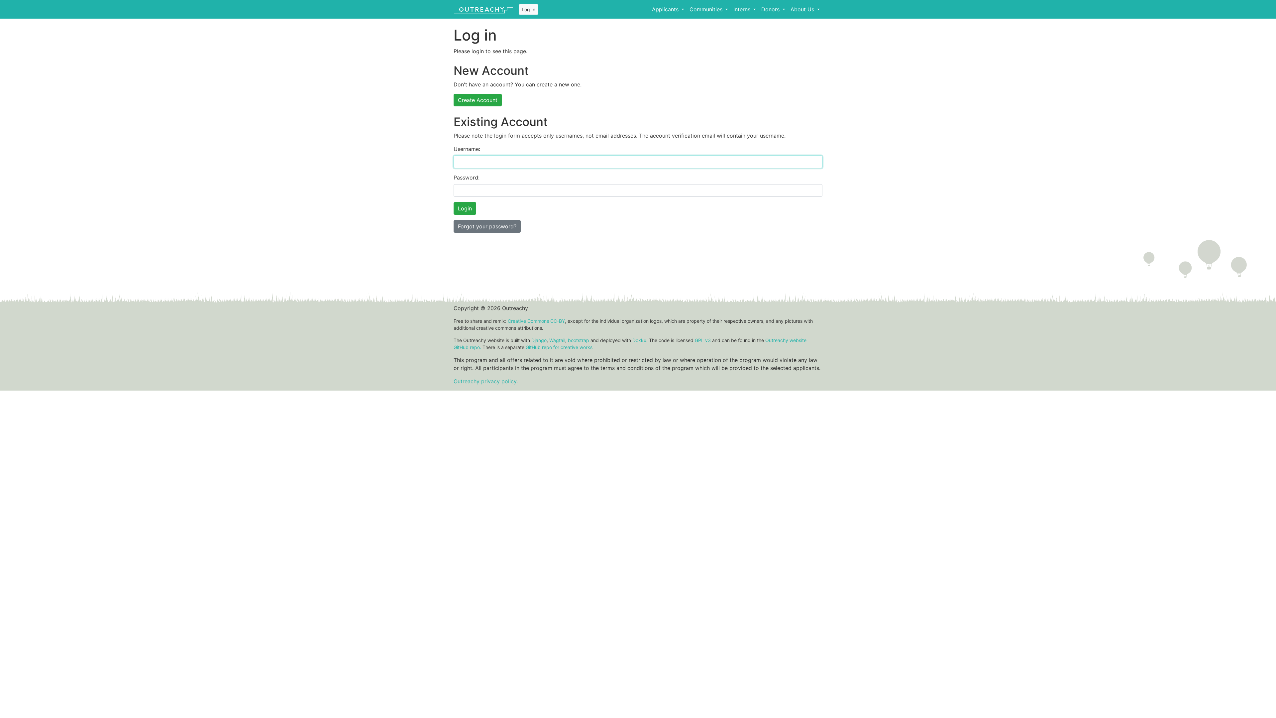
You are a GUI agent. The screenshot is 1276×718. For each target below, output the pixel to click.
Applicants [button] (666, 9)
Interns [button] (742, 9)
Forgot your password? (487, 226)
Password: (466, 177)
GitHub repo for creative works (559, 347)
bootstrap (578, 340)
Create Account (477, 100)
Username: (467, 149)
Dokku (639, 340)
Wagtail (557, 340)
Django (539, 340)
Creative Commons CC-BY (536, 321)
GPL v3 (703, 340)
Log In (528, 9)
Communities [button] (707, 9)
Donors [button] (771, 9)
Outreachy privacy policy (485, 381)
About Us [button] (803, 9)
